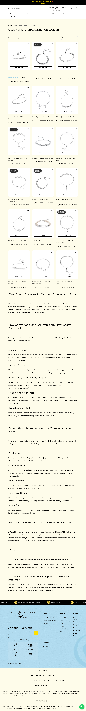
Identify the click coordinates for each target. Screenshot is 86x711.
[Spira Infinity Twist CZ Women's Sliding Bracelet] (19, 56)
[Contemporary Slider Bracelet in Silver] (67, 141)
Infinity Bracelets (68, 706)
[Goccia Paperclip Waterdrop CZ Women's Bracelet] (43, 264)
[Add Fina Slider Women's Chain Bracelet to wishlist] (52, 128)
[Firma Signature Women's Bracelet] (43, 100)
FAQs (62, 631)
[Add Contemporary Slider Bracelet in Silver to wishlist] (76, 128)
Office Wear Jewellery (22, 693)
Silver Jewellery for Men (53, 693)
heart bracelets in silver (33, 470)
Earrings (45, 617)
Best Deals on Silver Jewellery (27, 695)
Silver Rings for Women (9, 706)
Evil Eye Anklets (18, 708)
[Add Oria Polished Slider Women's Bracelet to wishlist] (52, 43)
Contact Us (46, 646)
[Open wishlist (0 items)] (72, 8)
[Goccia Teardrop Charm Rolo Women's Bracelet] (67, 223)
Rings (52, 617)
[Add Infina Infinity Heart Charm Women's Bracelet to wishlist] (28, 170)
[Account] (68, 8)
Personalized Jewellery (75, 691)
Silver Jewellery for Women (37, 693)
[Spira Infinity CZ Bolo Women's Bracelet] (19, 141)
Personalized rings (49, 680)
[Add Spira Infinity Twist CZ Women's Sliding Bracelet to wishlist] (28, 43)
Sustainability (64, 620)
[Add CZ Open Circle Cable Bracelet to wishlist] (28, 211)
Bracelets (53, 620)
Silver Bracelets (16, 691)
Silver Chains (36, 691)
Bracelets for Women (36, 706)
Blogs (62, 623)
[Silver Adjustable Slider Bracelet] (67, 100)
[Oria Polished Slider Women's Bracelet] (43, 56)
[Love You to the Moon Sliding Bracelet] (19, 264)
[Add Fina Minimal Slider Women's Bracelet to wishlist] (76, 252)
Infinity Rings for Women (50, 708)
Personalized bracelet (8, 680)
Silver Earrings (6, 691)
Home (10, 25)
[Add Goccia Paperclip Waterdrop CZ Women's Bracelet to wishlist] (52, 252)
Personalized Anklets (61, 680)
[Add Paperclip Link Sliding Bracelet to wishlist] (52, 170)
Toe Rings (59, 706)
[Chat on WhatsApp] (81, 706)
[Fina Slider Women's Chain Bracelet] (43, 141)
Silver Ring (44, 691)
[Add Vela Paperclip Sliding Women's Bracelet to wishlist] (76, 170)
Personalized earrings (22, 680)
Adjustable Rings (7, 708)
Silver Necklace (26, 691)
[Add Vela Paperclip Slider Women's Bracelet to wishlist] (76, 43)
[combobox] (26, 8)
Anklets (45, 623)
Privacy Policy (75, 634)
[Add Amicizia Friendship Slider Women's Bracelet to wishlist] (28, 87)
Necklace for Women (23, 706)
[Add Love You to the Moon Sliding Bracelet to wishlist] (28, 252)
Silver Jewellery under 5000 (69, 693)
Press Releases (63, 627)
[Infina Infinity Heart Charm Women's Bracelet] (19, 182)
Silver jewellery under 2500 (10, 695)
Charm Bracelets (37, 708)
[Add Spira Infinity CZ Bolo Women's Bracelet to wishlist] (28, 128)
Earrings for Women (49, 706)
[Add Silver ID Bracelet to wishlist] (52, 211)
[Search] (9, 9)
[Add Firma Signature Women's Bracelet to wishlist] (52, 87)
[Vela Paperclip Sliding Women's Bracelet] (67, 182)
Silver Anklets (63, 691)
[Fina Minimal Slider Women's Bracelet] (67, 264)
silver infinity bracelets (60, 501)
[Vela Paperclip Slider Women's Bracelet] (67, 56)
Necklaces (46, 620)
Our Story (63, 617)
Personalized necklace (36, 680)
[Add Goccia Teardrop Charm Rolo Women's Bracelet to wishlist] (76, 211)
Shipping (76, 625)
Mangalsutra (27, 708)
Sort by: (58, 38)
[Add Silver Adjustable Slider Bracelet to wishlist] (76, 87)
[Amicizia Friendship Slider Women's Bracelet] (19, 100)
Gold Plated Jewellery (8, 693)
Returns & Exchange (76, 629)
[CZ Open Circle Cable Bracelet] (19, 223)
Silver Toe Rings (53, 691)
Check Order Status (75, 619)
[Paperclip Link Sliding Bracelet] (43, 182)
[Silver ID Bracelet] (43, 223)
